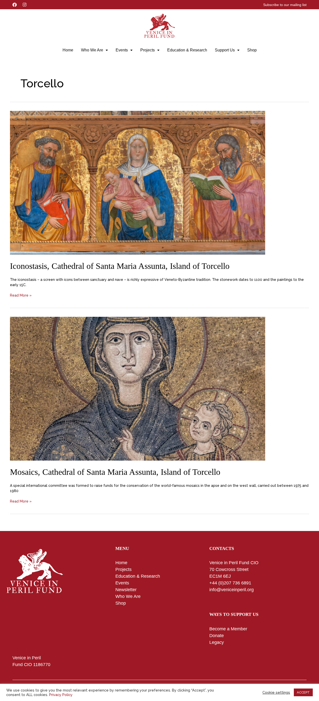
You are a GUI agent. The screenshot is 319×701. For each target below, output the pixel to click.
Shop (252, 50)
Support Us (225, 50)
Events (122, 50)
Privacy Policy (61, 695)
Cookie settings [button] (276, 692)
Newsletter (126, 589)
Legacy (216, 642)
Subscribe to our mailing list (285, 5)
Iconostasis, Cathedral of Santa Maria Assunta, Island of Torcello (120, 266)
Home (68, 50)
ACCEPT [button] (303, 692)
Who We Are (92, 50)
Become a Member (228, 628)
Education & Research (187, 50)
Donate (216, 635)
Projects (147, 50)
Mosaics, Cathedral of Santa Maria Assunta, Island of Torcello (115, 472)
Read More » (21, 295)
